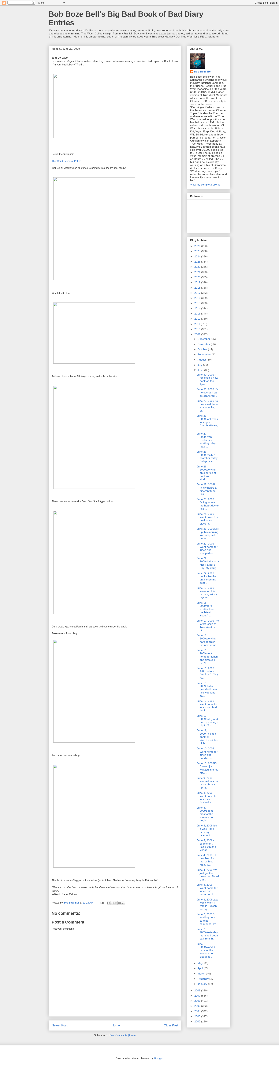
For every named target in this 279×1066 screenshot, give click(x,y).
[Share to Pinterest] (123, 903)
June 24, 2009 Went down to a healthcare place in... (207, 518)
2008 (197, 990)
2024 (197, 256)
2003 (197, 1016)
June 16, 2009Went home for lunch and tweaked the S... (207, 656)
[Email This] (108, 903)
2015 (197, 303)
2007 (197, 995)
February (203, 978)
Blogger (158, 1058)
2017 (197, 292)
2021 (197, 272)
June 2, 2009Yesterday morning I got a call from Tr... (207, 933)
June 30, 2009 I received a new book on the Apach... (207, 379)
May (200, 963)
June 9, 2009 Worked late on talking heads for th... (207, 782)
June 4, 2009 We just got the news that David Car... (208, 874)
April (201, 968)
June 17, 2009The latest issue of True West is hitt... (208, 625)
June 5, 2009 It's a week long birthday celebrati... (207, 830)
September (205, 354)
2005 (197, 1005)
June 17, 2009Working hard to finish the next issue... (208, 640)
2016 (197, 297)
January (203, 983)
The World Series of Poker (66, 161)
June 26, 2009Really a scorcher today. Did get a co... (207, 456)
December (204, 338)
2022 (197, 266)
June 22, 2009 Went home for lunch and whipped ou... (207, 548)
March (202, 973)
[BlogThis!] (112, 903)
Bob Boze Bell (203, 71)
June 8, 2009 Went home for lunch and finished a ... (207, 797)
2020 (197, 277)
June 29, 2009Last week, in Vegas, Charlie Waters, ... (208, 422)
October (203, 349)
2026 (197, 246)
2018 (197, 287)
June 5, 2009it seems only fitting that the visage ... (206, 845)
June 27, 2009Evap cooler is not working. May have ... (206, 440)
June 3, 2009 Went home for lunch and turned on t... (207, 889)
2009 (197, 334)
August (202, 359)
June (201, 370)
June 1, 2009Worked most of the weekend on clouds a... (206, 950)
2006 (197, 1000)
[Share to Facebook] (119, 903)
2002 (197, 1021)
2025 (197, 251)
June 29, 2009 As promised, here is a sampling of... (207, 405)
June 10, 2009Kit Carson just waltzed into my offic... (207, 768)
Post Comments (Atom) (123, 1035)
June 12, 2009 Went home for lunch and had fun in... (207, 705)
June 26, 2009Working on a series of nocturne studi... (206, 473)
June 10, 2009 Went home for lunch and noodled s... (207, 753)
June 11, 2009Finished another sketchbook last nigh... (207, 737)
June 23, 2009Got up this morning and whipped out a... (207, 533)
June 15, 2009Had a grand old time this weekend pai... (207, 689)
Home (116, 1025)
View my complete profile (205, 184)
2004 (197, 1011)
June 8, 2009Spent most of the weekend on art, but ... (205, 814)
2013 (197, 313)
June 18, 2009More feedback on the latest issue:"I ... (205, 609)
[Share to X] (116, 903)
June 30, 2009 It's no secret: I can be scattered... (207, 392)
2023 (197, 261)
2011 (197, 324)
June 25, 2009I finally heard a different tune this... (207, 489)
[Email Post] (101, 902)
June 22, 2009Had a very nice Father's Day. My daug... (208, 563)
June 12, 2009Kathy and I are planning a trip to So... (207, 720)
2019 (197, 282)
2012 (197, 318)
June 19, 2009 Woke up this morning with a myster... (207, 592)
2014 (197, 308)
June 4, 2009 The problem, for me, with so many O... (207, 859)
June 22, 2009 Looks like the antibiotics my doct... (206, 578)
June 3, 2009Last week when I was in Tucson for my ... (207, 904)
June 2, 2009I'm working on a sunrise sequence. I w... (207, 919)
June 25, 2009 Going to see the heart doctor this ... (208, 504)
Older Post (171, 1025)
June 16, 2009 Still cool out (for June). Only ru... (207, 673)
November (204, 344)
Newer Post (59, 1025)
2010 (197, 329)
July (200, 364)
